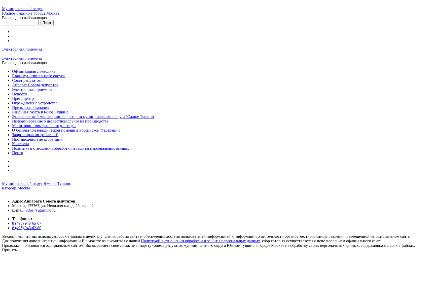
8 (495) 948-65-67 (26, 223)
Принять (9, 250)
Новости (19, 94)
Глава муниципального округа (38, 76)
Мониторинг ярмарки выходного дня (44, 126)
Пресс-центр (23, 98)
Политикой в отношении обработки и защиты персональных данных (200, 241)
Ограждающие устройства (34, 103)
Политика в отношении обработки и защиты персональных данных (70, 148)
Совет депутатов (26, 80)
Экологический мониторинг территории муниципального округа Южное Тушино (83, 116)
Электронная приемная (22, 49)
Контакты (20, 144)
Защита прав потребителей (35, 135)
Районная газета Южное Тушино (40, 112)
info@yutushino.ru (41, 210)
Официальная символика (33, 71)
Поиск (17, 153)
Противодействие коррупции (37, 139)
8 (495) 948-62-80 (26, 228)
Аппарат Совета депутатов (35, 85)
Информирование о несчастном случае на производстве (60, 121)
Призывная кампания (30, 107)
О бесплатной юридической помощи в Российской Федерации (66, 130)
